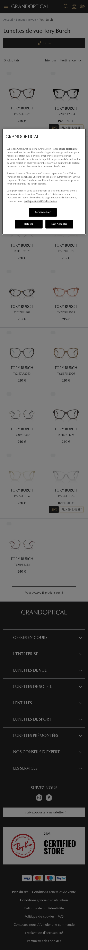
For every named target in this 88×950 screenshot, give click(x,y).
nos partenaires (69, 149)
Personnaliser (43, 212)
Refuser (28, 224)
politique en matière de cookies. (40, 201)
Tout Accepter (59, 224)
